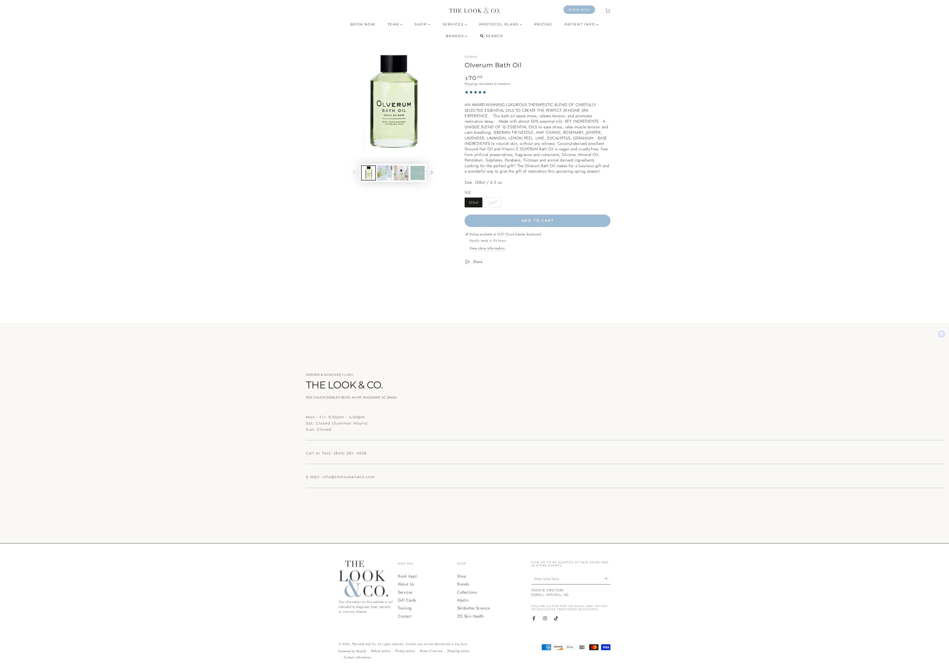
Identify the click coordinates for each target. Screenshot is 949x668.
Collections (467, 592)
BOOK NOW (579, 10)
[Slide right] (431, 173)
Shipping (471, 84)
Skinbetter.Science (473, 608)
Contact (404, 616)
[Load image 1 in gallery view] (368, 172)
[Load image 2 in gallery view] (384, 172)
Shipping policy (458, 651)
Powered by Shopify (352, 651)
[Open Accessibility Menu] (942, 334)
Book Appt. (408, 576)
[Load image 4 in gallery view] (417, 172)
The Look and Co (364, 644)
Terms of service (431, 651)
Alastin (463, 600)
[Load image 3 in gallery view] (401, 172)
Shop (461, 576)
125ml (475, 203)
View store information (487, 248)
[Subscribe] (607, 578)
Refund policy (380, 651)
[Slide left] (354, 173)
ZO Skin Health (470, 616)
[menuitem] (363, 24)
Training (405, 608)
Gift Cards (407, 600)
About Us (406, 584)
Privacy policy (405, 651)
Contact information (357, 657)
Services (405, 592)
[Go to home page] (474, 10)
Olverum (471, 57)
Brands (463, 584)
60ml (495, 203)
